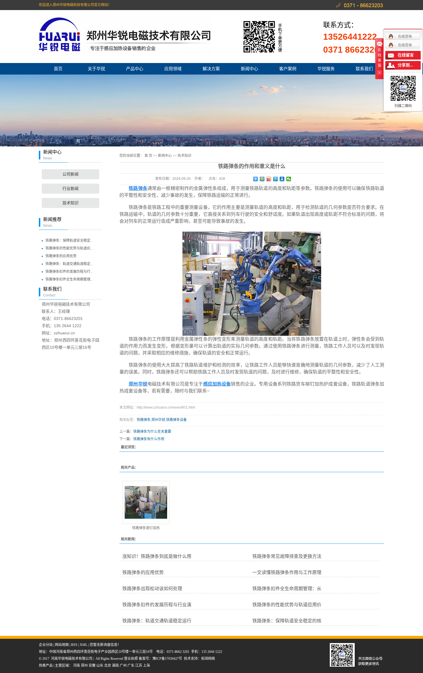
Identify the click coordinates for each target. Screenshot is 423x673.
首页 (58, 68)
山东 (99, 666)
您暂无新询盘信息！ (105, 645)
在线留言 (406, 55)
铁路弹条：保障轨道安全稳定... (69, 241)
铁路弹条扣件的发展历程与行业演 (156, 604)
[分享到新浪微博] (268, 179)
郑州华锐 (158, 420)
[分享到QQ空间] (262, 179)
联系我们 (364, 68)
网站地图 (62, 645)
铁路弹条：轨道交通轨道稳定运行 (156, 620)
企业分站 (46, 645)
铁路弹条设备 (176, 420)
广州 (123, 666)
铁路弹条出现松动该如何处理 (152, 588)
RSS (74, 645)
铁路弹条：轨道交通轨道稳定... (69, 264)
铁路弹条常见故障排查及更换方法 (286, 556)
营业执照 (131, 659)
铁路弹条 (143, 420)
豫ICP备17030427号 (167, 659)
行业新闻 (70, 188)
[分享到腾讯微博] (275, 179)
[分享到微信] (288, 179)
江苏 (138, 666)
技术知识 (70, 203)
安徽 (92, 666)
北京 (107, 666)
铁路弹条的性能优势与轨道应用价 (286, 604)
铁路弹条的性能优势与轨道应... (69, 248)
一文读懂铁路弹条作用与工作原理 (286, 572)
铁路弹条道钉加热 (146, 528)
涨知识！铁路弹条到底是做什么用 (156, 556)
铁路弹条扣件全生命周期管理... (69, 279)
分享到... (405, 65)
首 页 (148, 156)
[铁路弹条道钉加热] (145, 502)
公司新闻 (70, 174)
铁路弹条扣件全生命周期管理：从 (286, 588)
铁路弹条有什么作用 (148, 439)
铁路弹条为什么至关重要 (152, 432)
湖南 (115, 666)
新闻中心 (249, 68)
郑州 (84, 666)
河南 (76, 666)
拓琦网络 (208, 659)
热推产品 (46, 666)
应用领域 (173, 68)
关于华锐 (96, 68)
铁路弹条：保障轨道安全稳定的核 (286, 620)
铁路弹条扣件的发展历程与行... (69, 272)
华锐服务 (326, 68)
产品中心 (134, 68)
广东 (130, 666)
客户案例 (287, 68)
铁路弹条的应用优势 (61, 256)
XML (83, 645)
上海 (146, 666)
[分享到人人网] (282, 179)
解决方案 (211, 68)
